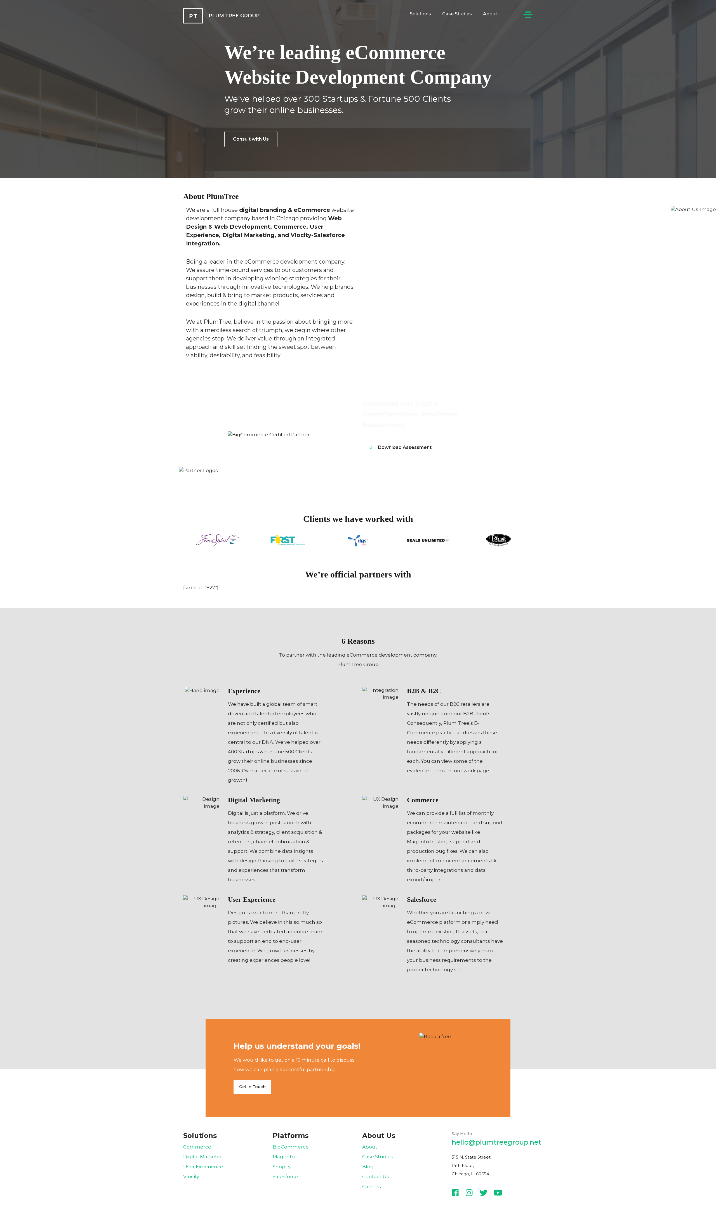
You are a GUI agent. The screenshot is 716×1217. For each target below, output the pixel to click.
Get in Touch (252, 1086)
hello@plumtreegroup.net (496, 1142)
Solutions (420, 13)
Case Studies (457, 13)
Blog (368, 1166)
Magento (284, 1156)
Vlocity (191, 1176)
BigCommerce (291, 1147)
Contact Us (375, 1176)
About (490, 13)
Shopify (282, 1166)
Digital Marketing (204, 1156)
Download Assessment (405, 447)
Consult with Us (251, 139)
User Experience (203, 1166)
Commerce (197, 1147)
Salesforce (285, 1176)
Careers (371, 1186)
